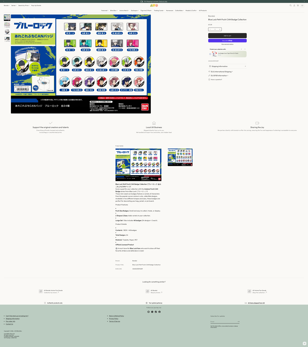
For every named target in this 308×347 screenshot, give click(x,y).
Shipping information (12, 318)
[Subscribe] (238, 322)
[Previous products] (241, 49)
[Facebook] (159, 312)
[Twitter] (152, 312)
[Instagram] (148, 312)
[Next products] (245, 49)
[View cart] (298, 5)
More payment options (227, 44)
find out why (163, 1)
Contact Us (9, 324)
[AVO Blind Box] (154, 5)
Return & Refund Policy (116, 316)
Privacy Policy (113, 318)
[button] (291, 5)
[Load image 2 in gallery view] (7, 25)
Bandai (211, 16)
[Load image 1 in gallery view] (7, 18)
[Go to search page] (291, 5)
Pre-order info (10, 321)
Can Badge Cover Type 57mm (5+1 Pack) (228, 53)
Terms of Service (114, 321)
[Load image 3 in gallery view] (7, 32)
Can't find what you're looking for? (17, 316)
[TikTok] (156, 312)
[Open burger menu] (302, 5)
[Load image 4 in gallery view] (7, 39)
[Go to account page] (294, 5)
